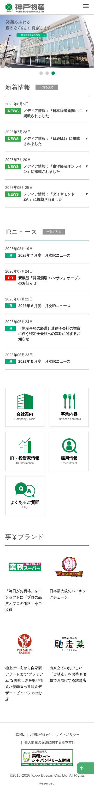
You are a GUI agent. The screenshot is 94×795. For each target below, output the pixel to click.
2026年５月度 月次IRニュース (44, 361)
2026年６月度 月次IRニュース (44, 306)
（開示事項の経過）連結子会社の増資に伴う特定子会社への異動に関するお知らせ (49, 333)
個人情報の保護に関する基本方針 (49, 742)
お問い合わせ (40, 734)
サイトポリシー (68, 734)
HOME (19, 734)
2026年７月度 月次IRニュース (44, 255)
